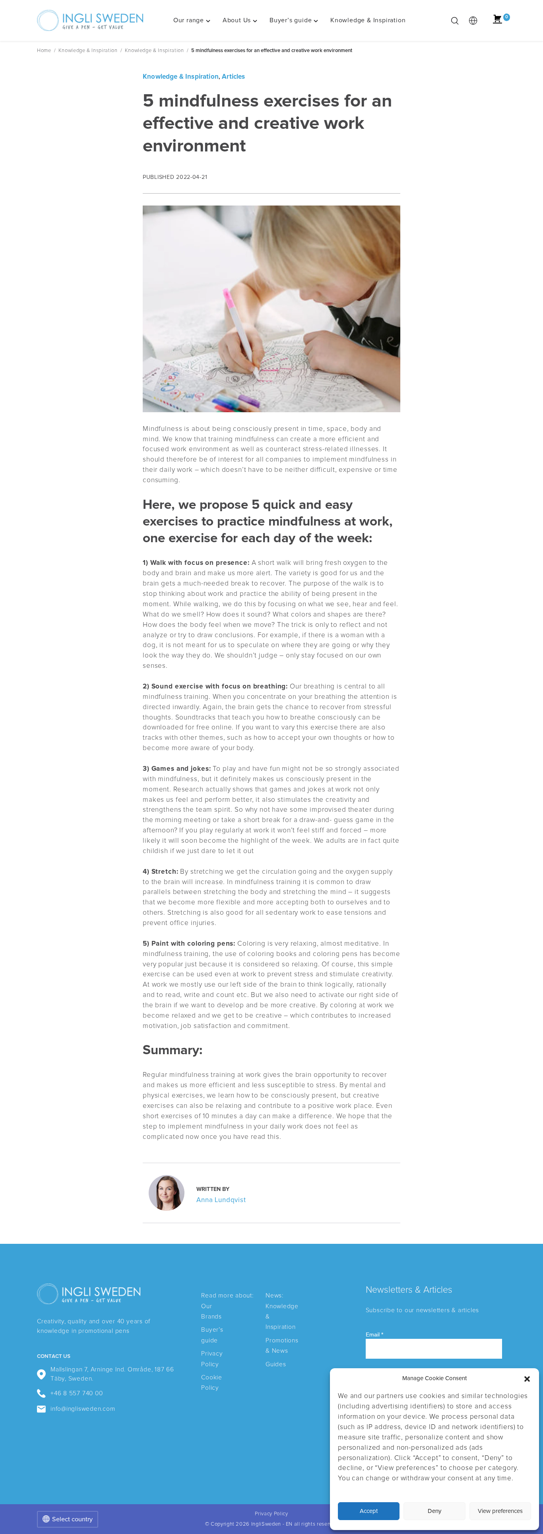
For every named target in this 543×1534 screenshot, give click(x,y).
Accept (369, 1511)
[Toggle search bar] (455, 21)
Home (44, 50)
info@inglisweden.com (82, 1409)
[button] (527, 1379)
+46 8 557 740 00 (76, 1393)
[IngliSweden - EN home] (90, 20)
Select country (72, 1519)
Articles (233, 77)
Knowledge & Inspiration (88, 50)
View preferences (500, 1511)
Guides (276, 1364)
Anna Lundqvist (221, 1200)
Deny (434, 1511)
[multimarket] (473, 21)
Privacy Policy (271, 1514)
